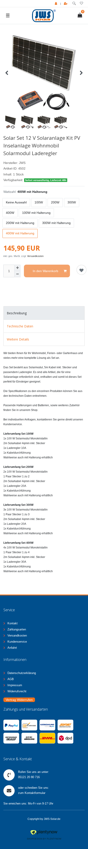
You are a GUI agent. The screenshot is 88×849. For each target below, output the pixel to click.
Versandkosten (35, 256)
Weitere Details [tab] (18, 339)
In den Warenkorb (45, 271)
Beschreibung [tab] (17, 313)
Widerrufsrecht (16, 691)
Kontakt (12, 623)
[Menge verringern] (17, 274)
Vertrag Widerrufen (19, 700)
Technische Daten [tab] (20, 326)
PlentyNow (54, 838)
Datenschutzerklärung (21, 673)
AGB (10, 679)
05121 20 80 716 (29, 777)
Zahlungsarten (16, 629)
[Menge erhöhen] (17, 268)
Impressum (14, 685)
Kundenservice (17, 641)
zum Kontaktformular (31, 793)
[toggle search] (74, 3)
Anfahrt (12, 647)
